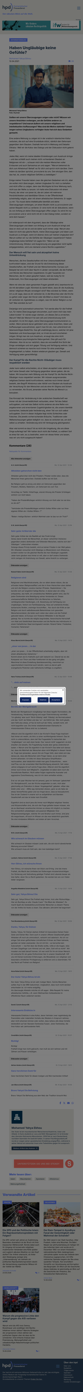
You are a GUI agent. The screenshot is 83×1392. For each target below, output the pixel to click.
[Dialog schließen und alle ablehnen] (63, 689)
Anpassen (25, 700)
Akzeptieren (56, 700)
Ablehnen (43, 700)
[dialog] (41, 696)
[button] (78, 9)
